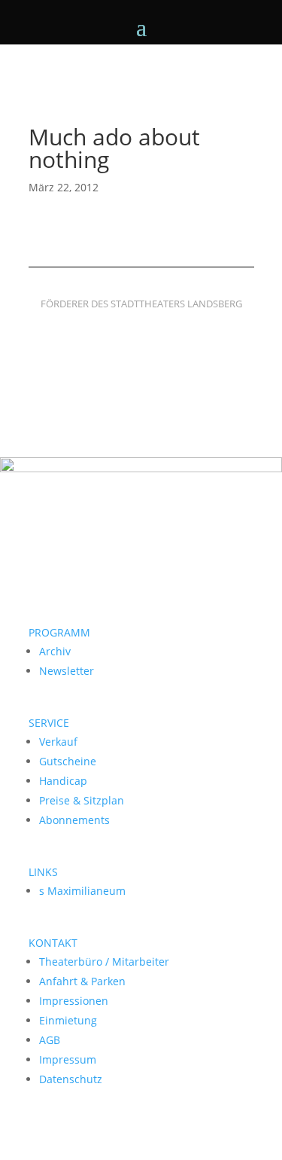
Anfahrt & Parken (82, 981)
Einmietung (68, 1020)
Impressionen (73, 1001)
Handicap (63, 781)
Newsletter (66, 671)
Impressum (67, 1059)
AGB (49, 1040)
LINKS (43, 872)
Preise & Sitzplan (81, 800)
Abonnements (74, 820)
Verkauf (58, 741)
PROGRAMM (59, 632)
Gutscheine (67, 761)
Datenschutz (70, 1079)
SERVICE (49, 723)
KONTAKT (53, 943)
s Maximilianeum (82, 891)
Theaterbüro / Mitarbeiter (104, 961)
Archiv (55, 651)
